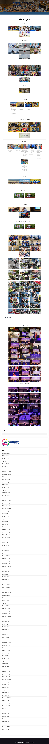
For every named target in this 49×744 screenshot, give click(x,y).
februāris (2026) (6, 466)
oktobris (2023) (6, 534)
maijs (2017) (5, 718)
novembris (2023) (6, 532)
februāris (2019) (6, 666)
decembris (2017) (6, 703)
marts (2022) (5, 582)
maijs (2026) (5, 458)
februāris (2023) (6, 553)
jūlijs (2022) (5, 571)
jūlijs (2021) (5, 597)
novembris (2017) (6, 705)
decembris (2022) (6, 558)
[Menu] (1, 13)
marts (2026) (5, 463)
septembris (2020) (6, 616)
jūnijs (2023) (5, 542)
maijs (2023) (5, 545)
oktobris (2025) (6, 476)
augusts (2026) (6, 453)
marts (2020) (5, 632)
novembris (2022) (6, 561)
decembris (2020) (6, 608)
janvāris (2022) (6, 587)
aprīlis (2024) (5, 518)
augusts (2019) (6, 650)
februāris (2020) (6, 634)
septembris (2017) (6, 711)
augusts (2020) (6, 618)
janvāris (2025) (6, 497)
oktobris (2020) (6, 613)
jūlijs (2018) (5, 684)
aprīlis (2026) (5, 461)
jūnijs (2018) (5, 687)
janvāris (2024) (6, 526)
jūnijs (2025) (5, 484)
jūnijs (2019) (5, 655)
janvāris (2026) (6, 469)
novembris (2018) (6, 674)
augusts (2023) (6, 540)
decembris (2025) (6, 471)
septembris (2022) (6, 566)
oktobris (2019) (6, 645)
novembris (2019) (6, 642)
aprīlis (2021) (5, 603)
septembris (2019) (6, 647)
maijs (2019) (5, 658)
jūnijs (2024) (5, 513)
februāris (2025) (6, 495)
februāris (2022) (6, 584)
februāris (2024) (6, 524)
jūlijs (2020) (5, 621)
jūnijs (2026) (5, 455)
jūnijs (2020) (5, 624)
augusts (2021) (6, 595)
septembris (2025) (6, 479)
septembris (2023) (6, 537)
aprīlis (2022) (5, 579)
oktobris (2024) (6, 505)
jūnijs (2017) (5, 716)
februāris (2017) (6, 726)
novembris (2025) (6, 474)
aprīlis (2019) (5, 661)
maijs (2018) (5, 689)
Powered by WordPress (19, 742)
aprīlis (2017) (5, 721)
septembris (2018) (6, 679)
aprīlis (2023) (5, 547)
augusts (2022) (6, 568)
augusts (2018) (6, 682)
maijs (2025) (5, 487)
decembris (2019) (6, 639)
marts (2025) (5, 492)
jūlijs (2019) (5, 653)
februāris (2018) (6, 697)
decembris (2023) (6, 529)
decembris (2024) (6, 500)
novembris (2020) (6, 611)
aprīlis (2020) (5, 629)
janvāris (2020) (6, 637)
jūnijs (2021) (5, 600)
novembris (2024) (6, 503)
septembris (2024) (6, 508)
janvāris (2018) (6, 700)
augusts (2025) (6, 482)
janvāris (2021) (6, 605)
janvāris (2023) (6, 555)
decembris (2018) (6, 671)
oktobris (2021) (6, 590)
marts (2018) (5, 695)
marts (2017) (5, 724)
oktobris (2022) (6, 563)
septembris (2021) (6, 592)
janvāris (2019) (6, 668)
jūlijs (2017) (5, 713)
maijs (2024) (5, 516)
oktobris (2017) (6, 708)
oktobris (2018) (6, 676)
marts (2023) (5, 550)
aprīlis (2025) (5, 490)
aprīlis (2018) (5, 692)
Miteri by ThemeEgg (30, 742)
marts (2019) (5, 663)
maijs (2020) (5, 626)
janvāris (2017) (6, 729)
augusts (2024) (6, 511)
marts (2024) (5, 521)
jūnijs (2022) (5, 574)
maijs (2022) (5, 576)
